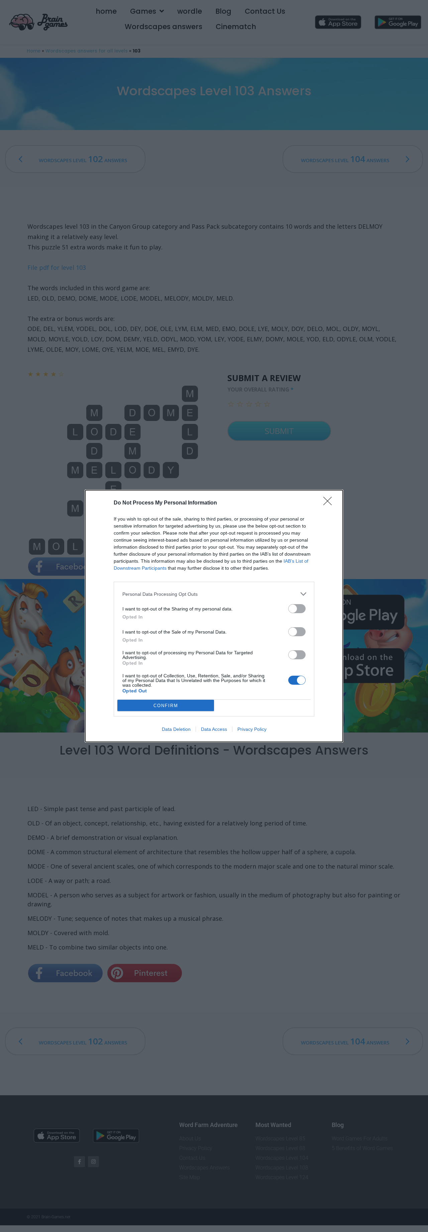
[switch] (297, 608)
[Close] (329, 503)
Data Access (214, 729)
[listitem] (214, 593)
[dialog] (214, 616)
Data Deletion (176, 729)
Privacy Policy (251, 729)
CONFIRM (165, 705)
